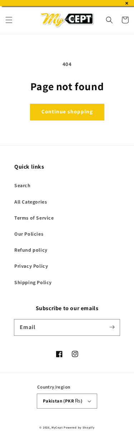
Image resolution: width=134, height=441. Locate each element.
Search (22, 185)
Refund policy (31, 250)
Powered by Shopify (79, 427)
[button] (9, 20)
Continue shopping (67, 111)
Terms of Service (34, 218)
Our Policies (28, 234)
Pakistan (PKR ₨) (62, 401)
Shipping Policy (33, 282)
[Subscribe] (112, 327)
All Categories (30, 202)
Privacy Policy (31, 266)
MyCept (57, 427)
